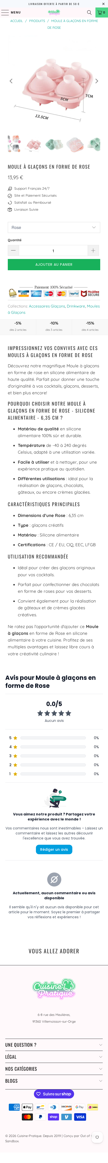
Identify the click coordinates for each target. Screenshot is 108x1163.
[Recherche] (89, 13)
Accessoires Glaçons (47, 306)
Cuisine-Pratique (29, 1136)
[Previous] (12, 81)
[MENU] (2, 13)
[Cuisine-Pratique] (54, 13)
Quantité (15, 240)
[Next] (96, 81)
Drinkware (76, 306)
